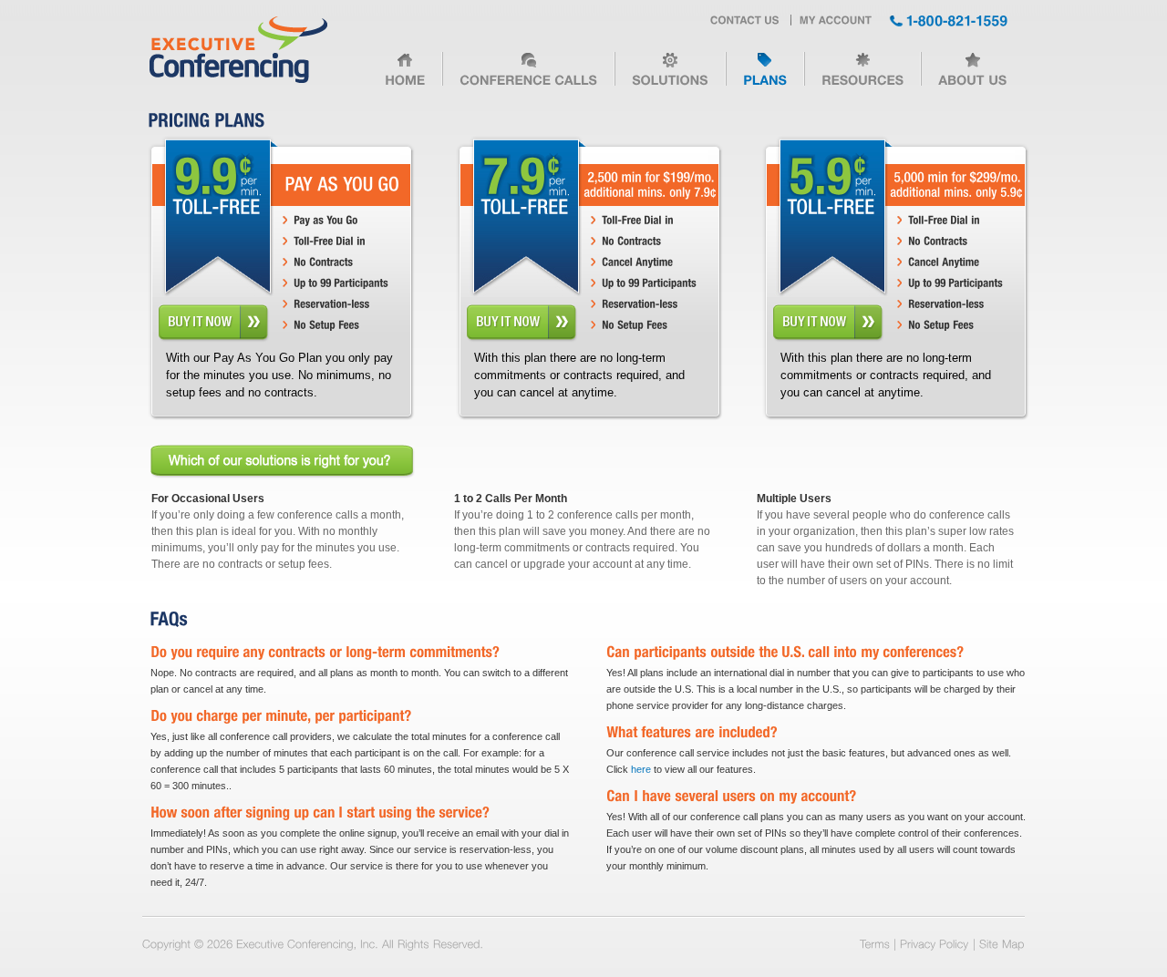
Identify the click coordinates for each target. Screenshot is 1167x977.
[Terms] (875, 943)
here (641, 769)
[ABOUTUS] (972, 75)
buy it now (213, 322)
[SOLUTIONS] (670, 75)
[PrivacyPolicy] (934, 943)
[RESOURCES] (862, 75)
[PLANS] (765, 75)
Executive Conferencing (238, 51)
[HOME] (405, 75)
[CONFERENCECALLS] (528, 75)
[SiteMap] (1002, 943)
